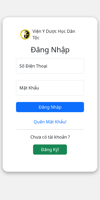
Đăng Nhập (50, 107)
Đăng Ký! (50, 149)
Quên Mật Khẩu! (50, 122)
